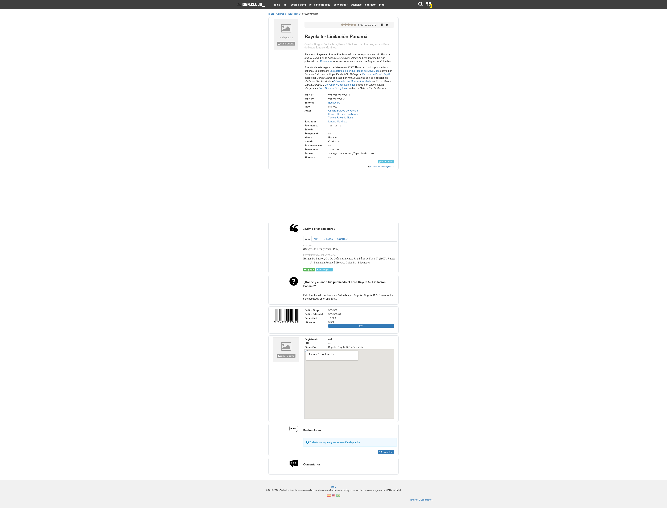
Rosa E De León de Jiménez (344, 114)
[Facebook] (382, 24)
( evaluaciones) (367, 24)
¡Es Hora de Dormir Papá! (376, 74)
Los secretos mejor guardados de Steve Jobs (355, 70)
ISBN (271, 13)
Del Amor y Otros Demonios (340, 84)
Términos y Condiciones (421, 499)
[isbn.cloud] (250, 4)
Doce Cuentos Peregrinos (333, 88)
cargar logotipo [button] (287, 355)
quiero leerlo (387, 161)
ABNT (317, 239)
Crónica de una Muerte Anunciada (352, 81)
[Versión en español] (328, 496)
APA (307, 239)
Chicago (328, 239)
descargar (324, 269)
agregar (310, 269)
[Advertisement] (248, 64)
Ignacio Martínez (337, 121)
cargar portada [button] (287, 43)
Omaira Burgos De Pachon (343, 110)
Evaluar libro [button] (387, 452)
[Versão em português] (338, 496)
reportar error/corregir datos (382, 166)
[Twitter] (387, 24)
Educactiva (326, 61)
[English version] (333, 496)
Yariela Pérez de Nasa (340, 117)
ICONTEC (342, 239)
